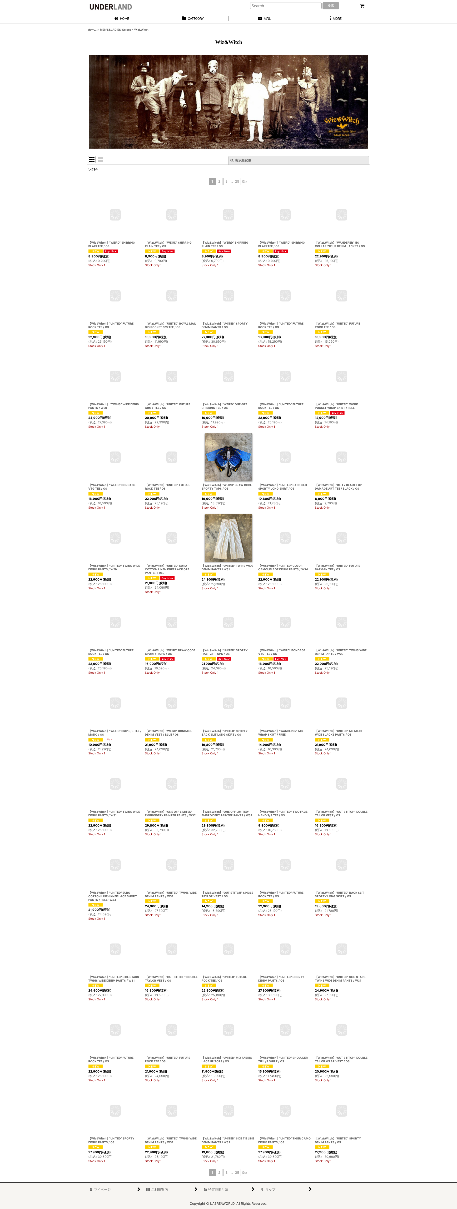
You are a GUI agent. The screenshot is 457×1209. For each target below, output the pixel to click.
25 (237, 181)
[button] (335, 19)
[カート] (362, 6)
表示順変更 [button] (243, 160)
